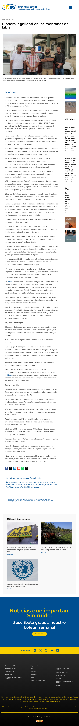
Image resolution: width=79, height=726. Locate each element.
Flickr (32, 677)
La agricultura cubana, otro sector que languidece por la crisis (56, 548)
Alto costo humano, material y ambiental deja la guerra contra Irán (21, 549)
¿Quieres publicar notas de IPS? (13, 678)
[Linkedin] (57, 650)
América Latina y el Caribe (62, 669)
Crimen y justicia (33, 482)
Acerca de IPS (10, 666)
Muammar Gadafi (51, 485)
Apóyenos (8, 674)
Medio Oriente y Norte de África (64, 682)
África (8, 482)
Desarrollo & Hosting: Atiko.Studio (39, 717)
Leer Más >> (66, 148)
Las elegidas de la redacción (24, 485)
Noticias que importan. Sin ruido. (39, 613)
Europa (58, 678)
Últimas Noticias (35, 478)
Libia (36, 485)
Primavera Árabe (14, 487)
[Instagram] (46, 650)
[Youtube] (51, 650)
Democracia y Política (47, 482)
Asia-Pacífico (60, 675)
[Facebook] (34, 650)
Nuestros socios (10, 669)
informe (10, 282)
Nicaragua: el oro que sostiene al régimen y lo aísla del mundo (75, 167)
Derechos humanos (22, 478)
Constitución (22, 482)
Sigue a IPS (34, 666)
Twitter (33, 671)
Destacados (10, 485)
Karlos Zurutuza (11, 92)
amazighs (14, 482)
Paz (7, 487)
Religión (24, 487)
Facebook (33, 674)
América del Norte (62, 672)
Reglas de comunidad (38, 680)
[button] (6, 468)
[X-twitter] (40, 650)
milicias (41, 485)
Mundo (58, 685)
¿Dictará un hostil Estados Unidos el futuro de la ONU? (22, 585)
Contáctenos (9, 671)
